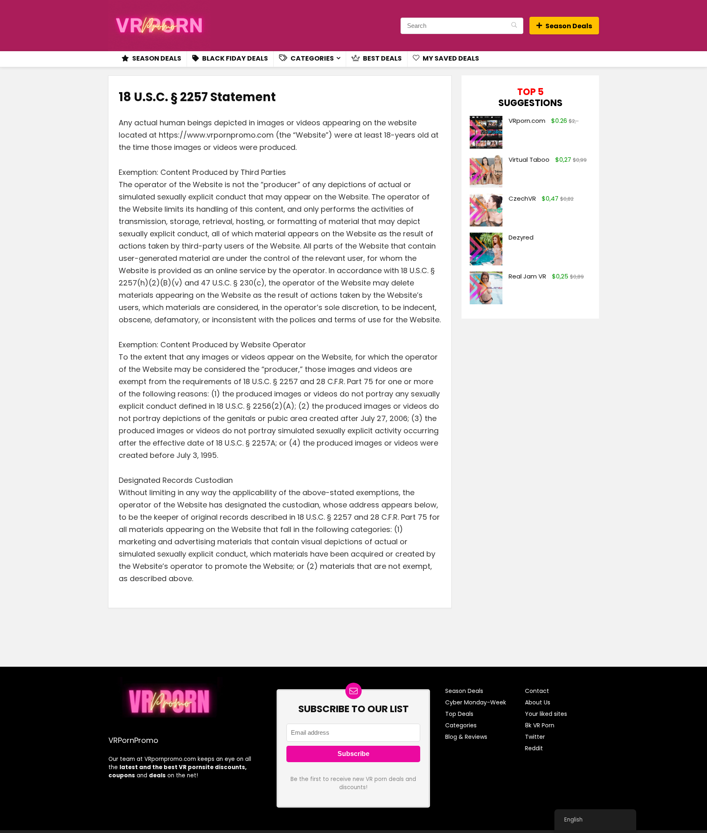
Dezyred (521, 237)
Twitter (535, 737)
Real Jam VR (527, 276)
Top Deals (459, 714)
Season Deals (568, 26)
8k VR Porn (539, 725)
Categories (311, 58)
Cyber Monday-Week (475, 702)
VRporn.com (527, 120)
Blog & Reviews (466, 737)
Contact (537, 691)
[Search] (514, 26)
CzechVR (522, 198)
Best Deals (382, 58)
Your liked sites (546, 714)
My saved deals (450, 58)
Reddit (534, 748)
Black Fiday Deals (234, 58)
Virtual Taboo (529, 159)
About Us (537, 702)
